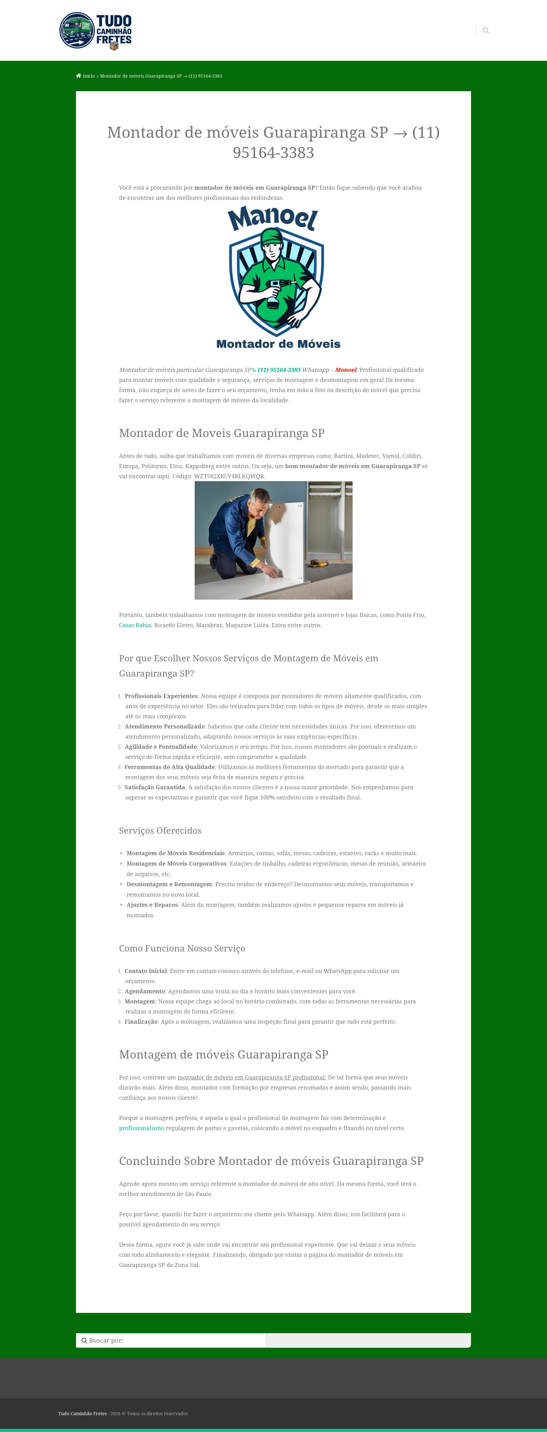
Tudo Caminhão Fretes (82, 1413)
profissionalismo (141, 1128)
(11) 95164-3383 (278, 369)
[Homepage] (95, 30)
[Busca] (480, 22)
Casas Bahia (135, 625)
